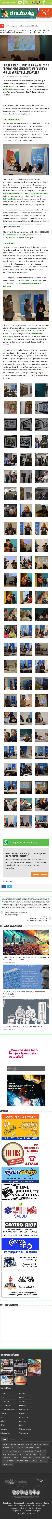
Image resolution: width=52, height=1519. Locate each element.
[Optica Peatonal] (20, 1263)
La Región (22, 1413)
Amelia (3, 1397)
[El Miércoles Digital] (26, 13)
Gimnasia (21, 1444)
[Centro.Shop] (20, 1229)
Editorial (3, 1421)
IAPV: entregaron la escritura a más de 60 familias (22, 26)
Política (21, 1425)
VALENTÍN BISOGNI (23, 1461)
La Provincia (23, 1409)
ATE (45, 1451)
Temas (5, 1439)
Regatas (37, 1458)
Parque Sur (38, 1451)
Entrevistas (4, 1429)
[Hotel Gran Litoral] (20, 1127)
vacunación (29, 1448)
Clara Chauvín (7, 1458)
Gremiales (23, 1393)
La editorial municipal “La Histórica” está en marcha (37, 919)
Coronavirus (44, 1444)
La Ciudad (23, 1405)
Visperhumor (24, 1433)
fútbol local (43, 1461)
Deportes (4, 1417)
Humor (21, 1397)
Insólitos (22, 1401)
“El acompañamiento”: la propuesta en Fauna (22, 1026)
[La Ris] (20, 1153)
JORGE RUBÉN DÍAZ (17, 1448)
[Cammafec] (20, 1246)
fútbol (31, 1458)
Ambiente (4, 1393)
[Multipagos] (20, 1175)
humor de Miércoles (9, 1454)
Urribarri (42, 1454)
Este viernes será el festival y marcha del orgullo (16, 913)
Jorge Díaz (21, 1454)
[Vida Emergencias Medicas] (20, 1211)
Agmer (36, 1444)
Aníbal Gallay (17, 1451)
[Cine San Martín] (20, 1192)
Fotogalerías (5, 1433)
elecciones (45, 1458)
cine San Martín (7, 1464)
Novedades (23, 1417)
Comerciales (5, 1401)
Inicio (2, 30)
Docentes (24, 1458)
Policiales (22, 1421)
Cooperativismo (6, 1405)
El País (3, 1425)
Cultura (9, 30)
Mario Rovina (7, 1451)
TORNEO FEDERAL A (9, 1461)
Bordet (28, 1454)
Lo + (20, 1439)
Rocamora (6, 1448)
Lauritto (16, 1458)
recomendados (28, 1451)
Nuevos (13, 1439)
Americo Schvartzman (9, 1444)
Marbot (35, 1454)
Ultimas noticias (25, 1429)
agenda (37, 1448)
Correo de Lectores (8, 1409)
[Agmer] (20, 1285)
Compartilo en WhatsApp (23, 842)
